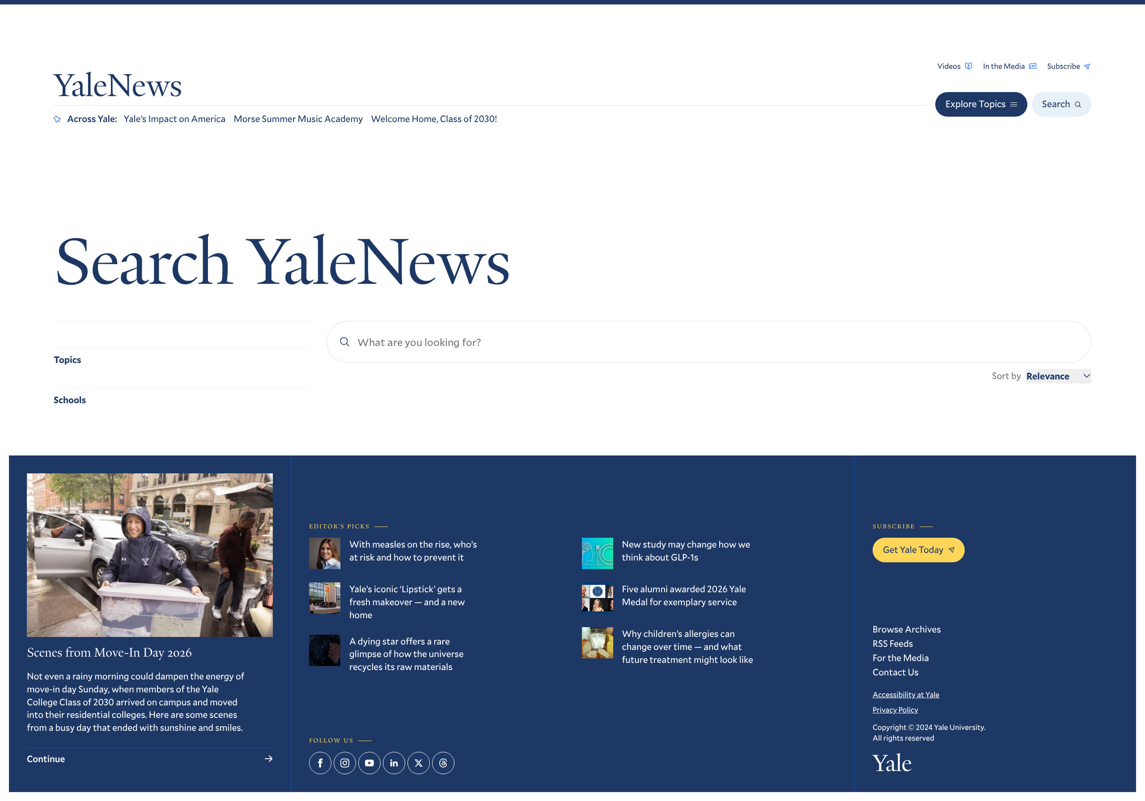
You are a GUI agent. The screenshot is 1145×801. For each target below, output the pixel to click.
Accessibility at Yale (906, 694)
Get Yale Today (913, 549)
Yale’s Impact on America (175, 118)
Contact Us (896, 672)
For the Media (901, 657)
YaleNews (118, 88)
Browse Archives (907, 629)
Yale (892, 766)
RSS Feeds (893, 643)
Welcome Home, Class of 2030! (434, 118)
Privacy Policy (895, 709)
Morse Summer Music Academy (298, 118)
